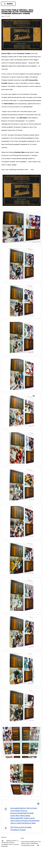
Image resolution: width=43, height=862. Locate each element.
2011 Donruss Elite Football (20, 827)
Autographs (15, 808)
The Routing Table (28, 823)
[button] (22, 803)
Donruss (24, 811)
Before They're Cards (28, 808)
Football (30, 813)
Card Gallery (15, 811)
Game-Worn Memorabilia (20, 816)
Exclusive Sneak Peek (18, 813)
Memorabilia (15, 818)
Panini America (16, 821)
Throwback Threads (18, 830)
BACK (10, 4)
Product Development (31, 821)
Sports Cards (16, 823)
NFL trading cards (27, 818)
